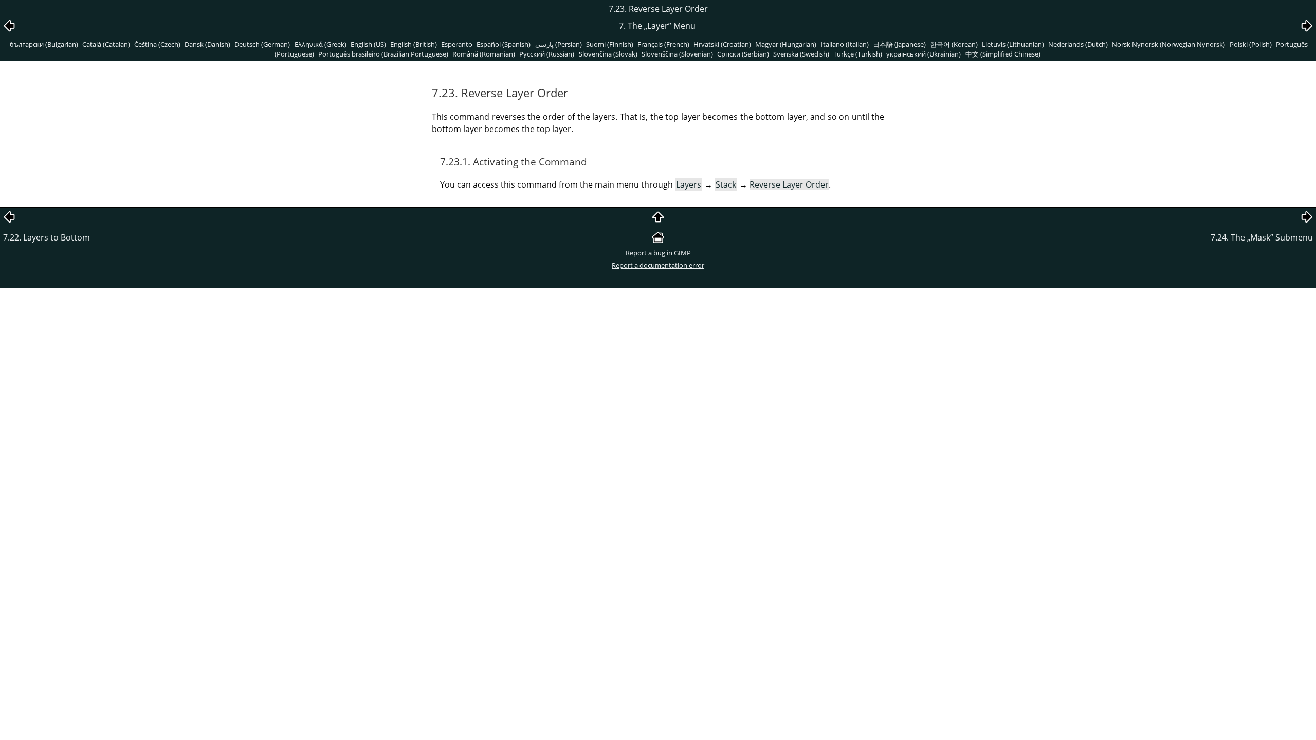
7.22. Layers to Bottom (46, 237)
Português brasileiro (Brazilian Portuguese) (383, 54)
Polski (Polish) (1251, 44)
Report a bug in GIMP (658, 252)
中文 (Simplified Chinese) (1002, 54)
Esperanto (456, 44)
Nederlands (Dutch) (1078, 44)
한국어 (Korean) (954, 44)
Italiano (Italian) (845, 44)
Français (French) (663, 44)
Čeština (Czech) (157, 44)
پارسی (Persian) (558, 44)
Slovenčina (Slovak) (608, 54)
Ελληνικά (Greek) (320, 44)
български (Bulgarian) (44, 44)
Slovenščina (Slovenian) (677, 54)
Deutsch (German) (262, 44)
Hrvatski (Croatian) (722, 44)
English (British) (413, 44)
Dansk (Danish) (207, 44)
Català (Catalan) (106, 44)
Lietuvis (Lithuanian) (1013, 44)
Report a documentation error (658, 265)
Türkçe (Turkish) (857, 54)
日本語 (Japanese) (899, 44)
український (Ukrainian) (923, 54)
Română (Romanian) (483, 54)
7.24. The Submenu (1262, 237)
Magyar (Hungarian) (785, 44)
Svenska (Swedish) (801, 54)
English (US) (368, 44)
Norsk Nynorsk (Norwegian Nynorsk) (1168, 44)
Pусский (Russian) (546, 54)
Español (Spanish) (504, 44)
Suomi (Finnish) (609, 44)
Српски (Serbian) (743, 54)
